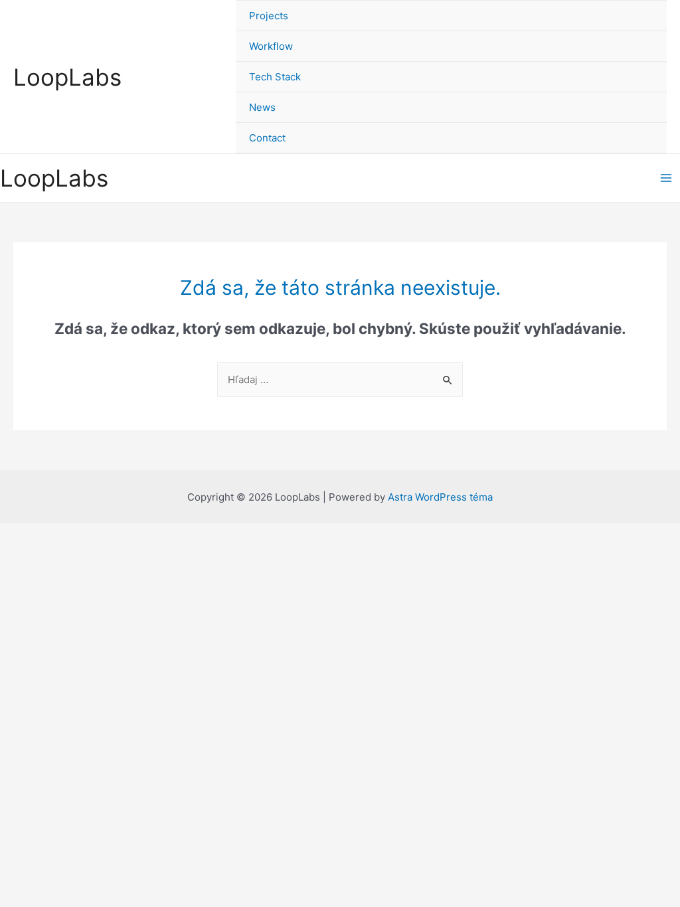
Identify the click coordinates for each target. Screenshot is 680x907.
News (262, 107)
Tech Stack (275, 76)
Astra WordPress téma (440, 497)
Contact (267, 137)
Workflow (271, 46)
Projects (268, 15)
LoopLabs (67, 77)
